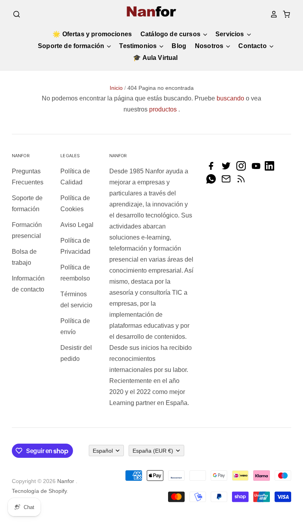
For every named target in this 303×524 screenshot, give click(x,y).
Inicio (116, 88)
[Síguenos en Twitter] (228, 168)
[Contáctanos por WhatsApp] (213, 181)
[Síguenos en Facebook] (213, 168)
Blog (179, 46)
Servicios (230, 34)
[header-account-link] (271, 14)
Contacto (253, 46)
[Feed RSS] (243, 181)
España (153, 451)
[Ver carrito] (284, 14)
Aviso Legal (77, 224)
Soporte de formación (72, 46)
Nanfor (65, 481)
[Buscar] (17, 14)
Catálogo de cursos (171, 34)
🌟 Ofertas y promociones (92, 34)
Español (103, 451)
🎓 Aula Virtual (155, 57)
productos (163, 109)
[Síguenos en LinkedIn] (271, 168)
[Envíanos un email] (228, 181)
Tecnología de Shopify (39, 491)
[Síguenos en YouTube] (258, 168)
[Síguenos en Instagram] (243, 168)
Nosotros (210, 46)
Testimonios (138, 46)
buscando (230, 98)
